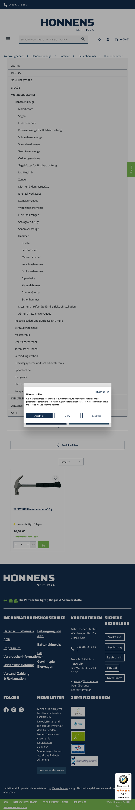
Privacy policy (102, 391)
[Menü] (129, 775)
